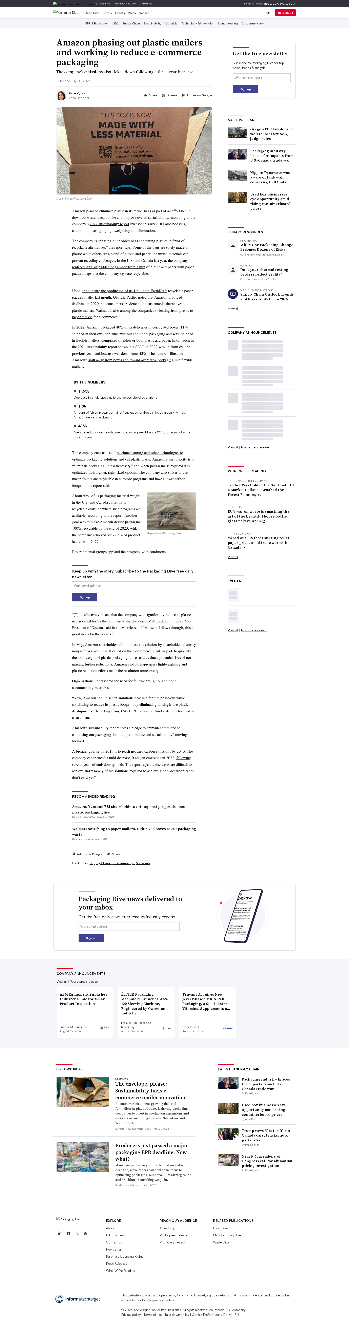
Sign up (288, 12)
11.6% (83, 391)
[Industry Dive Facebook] (68, 1233)
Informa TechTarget (191, 1295)
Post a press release (255, 447)
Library (107, 13)
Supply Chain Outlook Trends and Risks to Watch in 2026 (267, 296)
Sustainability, (123, 863)
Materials (171, 23)
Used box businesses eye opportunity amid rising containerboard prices (270, 201)
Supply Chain (131, 23)
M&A (115, 23)
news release (128, 627)
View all (233, 309)
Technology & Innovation (197, 23)
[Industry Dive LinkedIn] (59, 1233)
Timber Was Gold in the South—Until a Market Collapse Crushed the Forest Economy (261, 490)
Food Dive (104, 3)
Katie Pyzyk (77, 93)
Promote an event (254, 630)
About (110, 1228)
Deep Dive (92, 13)
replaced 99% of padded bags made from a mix (108, 266)
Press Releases (138, 13)
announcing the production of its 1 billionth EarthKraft (124, 290)
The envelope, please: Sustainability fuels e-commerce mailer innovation (150, 1090)
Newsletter (113, 1249)
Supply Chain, (101, 863)
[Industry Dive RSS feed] (85, 1233)
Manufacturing (228, 23)
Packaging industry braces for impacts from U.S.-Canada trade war (272, 156)
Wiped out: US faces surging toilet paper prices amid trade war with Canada (258, 543)
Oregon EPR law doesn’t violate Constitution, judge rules (271, 134)
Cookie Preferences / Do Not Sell (216, 1315)
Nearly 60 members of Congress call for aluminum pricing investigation (267, 1161)
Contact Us (114, 1242)
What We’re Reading (120, 1271)
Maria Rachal (83, 839)
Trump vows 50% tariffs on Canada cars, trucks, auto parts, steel (266, 1135)
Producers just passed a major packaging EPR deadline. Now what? (151, 1152)
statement (82, 717)
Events (120, 13)
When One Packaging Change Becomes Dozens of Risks (266, 247)
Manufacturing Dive (125, 3)
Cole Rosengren (85, 816)
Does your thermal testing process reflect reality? (264, 272)
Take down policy (176, 1315)
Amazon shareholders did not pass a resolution (121, 644)
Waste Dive (146, 3)
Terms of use (152, 1315)
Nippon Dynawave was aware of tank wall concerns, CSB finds (270, 177)
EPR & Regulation (96, 23)
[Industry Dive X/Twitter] (77, 1233)
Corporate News (253, 23)
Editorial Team (116, 1235)
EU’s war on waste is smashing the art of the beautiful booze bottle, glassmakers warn (258, 516)
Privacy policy (131, 1315)
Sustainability (152, 23)
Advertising (167, 1228)
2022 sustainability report (109, 223)
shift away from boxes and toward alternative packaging (131, 359)
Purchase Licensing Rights (124, 1256)
